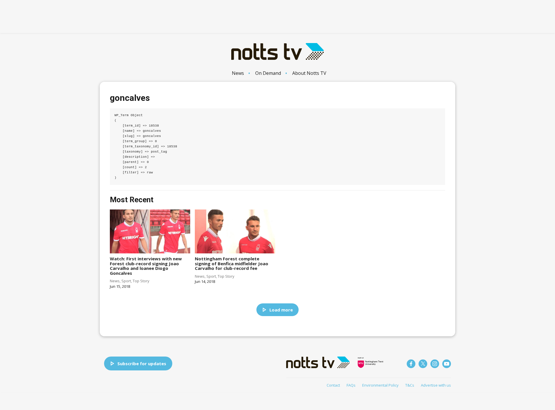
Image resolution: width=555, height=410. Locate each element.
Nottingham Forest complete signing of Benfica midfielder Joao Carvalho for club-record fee (231, 263)
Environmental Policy (380, 385)
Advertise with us (436, 385)
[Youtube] (446, 363)
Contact (333, 385)
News (238, 73)
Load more (281, 310)
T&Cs (409, 385)
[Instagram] (434, 363)
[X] (423, 363)
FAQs (351, 385)
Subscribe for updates (141, 363)
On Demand (268, 73)
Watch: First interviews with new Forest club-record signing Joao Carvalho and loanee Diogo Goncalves (146, 266)
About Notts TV (309, 73)
